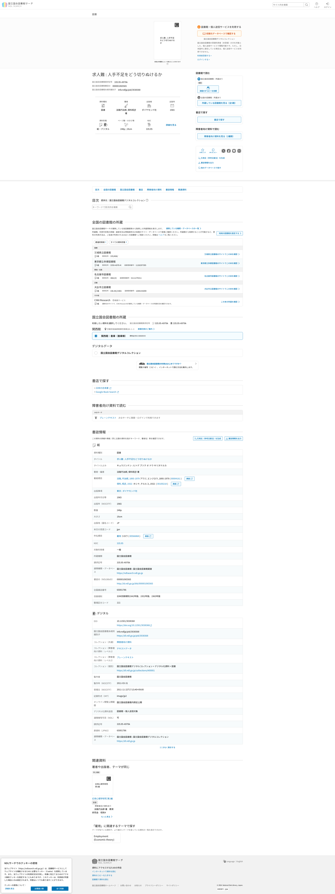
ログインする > (203, 59)
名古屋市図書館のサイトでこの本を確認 (220, 276)
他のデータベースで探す (211, 167)
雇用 (119, 536)
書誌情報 (170, 189)
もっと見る (105, 816)
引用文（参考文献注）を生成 (213, 158)
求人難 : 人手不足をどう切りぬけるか (134, 459)
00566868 (134, 536)
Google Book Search (106, 391)
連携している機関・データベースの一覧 (182, 228)
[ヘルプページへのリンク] (167, 63)
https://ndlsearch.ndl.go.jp (130, 573)
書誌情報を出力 (207, 162)
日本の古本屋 (102, 387)
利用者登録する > (204, 55)
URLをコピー (213, 152)
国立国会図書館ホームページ (104, 885)
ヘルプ (316, 7)
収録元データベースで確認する (221, 33)
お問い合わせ (125, 885)
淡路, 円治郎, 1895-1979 (128, 478)
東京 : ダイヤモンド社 (127, 490)
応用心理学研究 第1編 (102, 798)
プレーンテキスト (108, 417)
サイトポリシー (172, 885)
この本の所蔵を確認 (229, 301)
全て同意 (60, 888)
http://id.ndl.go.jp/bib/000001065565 (135, 583)
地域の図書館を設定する (229, 233)
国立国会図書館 (127, 189)
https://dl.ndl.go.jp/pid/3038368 (132, 635)
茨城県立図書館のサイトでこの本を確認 (220, 254)
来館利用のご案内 (145, 329)
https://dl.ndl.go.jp (126, 740)
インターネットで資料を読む (104, 871)
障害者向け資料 (154, 189)
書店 (141, 189)
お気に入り (202, 152)
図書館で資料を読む (100, 879)
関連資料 (182, 189)
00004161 (175, 478)
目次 (97, 189)
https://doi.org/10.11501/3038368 (133, 625)
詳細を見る (171, 124)
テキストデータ (124, 648)
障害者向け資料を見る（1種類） (219, 136)
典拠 (188, 478)
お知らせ (138, 885)
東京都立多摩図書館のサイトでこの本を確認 (219, 263)
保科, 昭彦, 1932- (125, 483)
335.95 (120, 543)
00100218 (162, 483)
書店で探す (219, 119)
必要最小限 (39, 888)
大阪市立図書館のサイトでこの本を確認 (220, 288)
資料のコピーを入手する (102, 875)
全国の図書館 (109, 189)
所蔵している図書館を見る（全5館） (219, 102)
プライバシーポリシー (154, 885)
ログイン (327, 7)
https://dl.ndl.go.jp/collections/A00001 (136, 670)
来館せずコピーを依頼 (208, 91)
